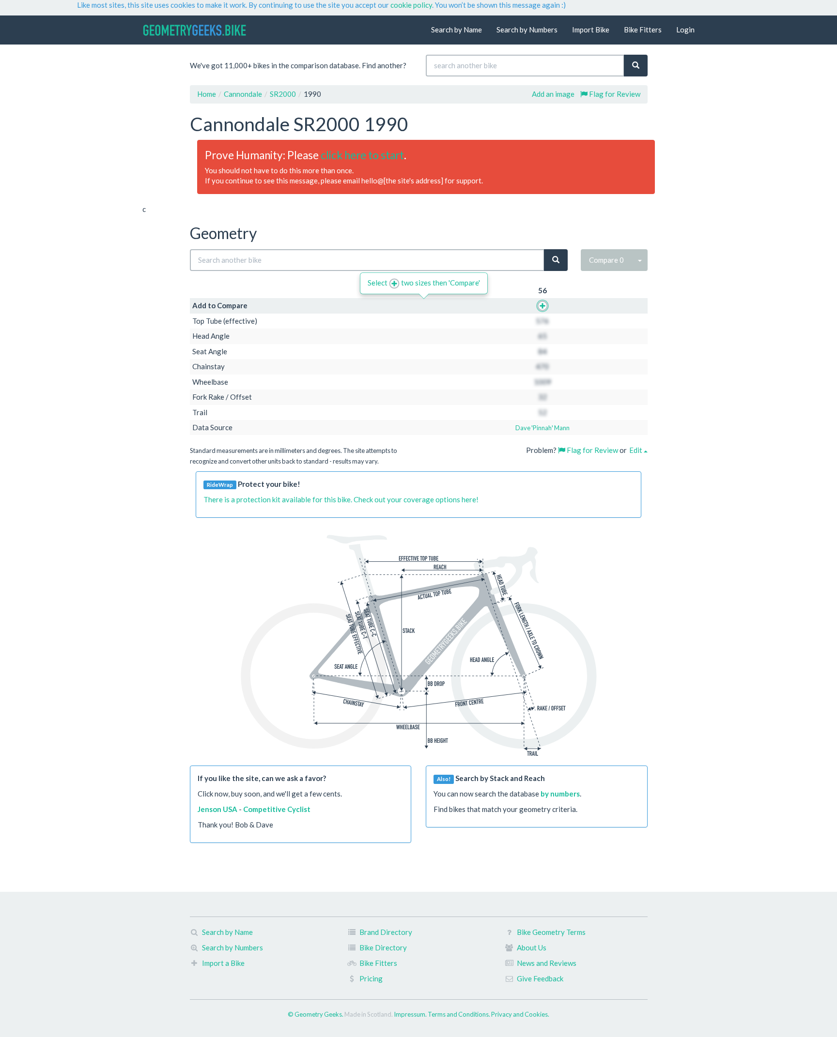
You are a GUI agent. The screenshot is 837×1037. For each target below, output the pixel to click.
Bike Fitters (643, 29)
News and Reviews (546, 963)
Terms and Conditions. (459, 1014)
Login (685, 29)
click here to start (362, 155)
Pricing (371, 978)
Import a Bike (223, 963)
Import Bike (590, 29)
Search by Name (456, 29)
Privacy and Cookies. (520, 1014)
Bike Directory (383, 947)
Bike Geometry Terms (551, 932)
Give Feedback (540, 978)
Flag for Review (614, 94)
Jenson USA (217, 809)
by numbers (560, 793)
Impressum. (411, 1014)
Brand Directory (385, 932)
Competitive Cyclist (276, 809)
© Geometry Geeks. (316, 1014)
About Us (531, 947)
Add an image (553, 94)
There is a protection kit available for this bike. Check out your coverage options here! (341, 499)
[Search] (636, 65)
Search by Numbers (527, 29)
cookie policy (411, 4)
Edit (636, 450)
